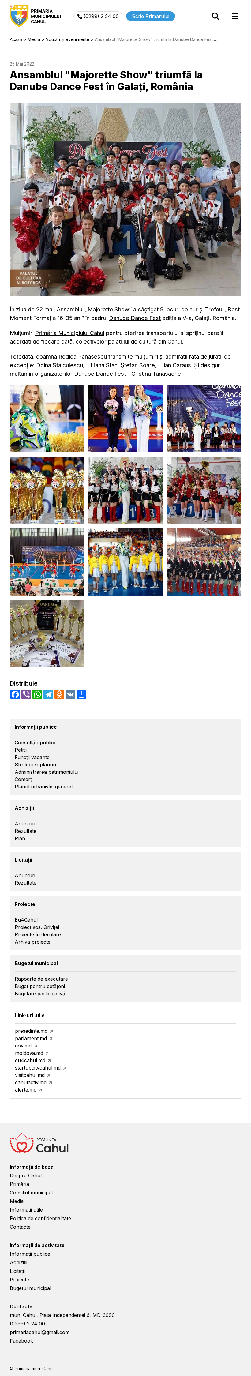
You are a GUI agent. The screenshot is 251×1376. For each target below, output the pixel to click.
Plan (20, 838)
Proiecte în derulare (38, 934)
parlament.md (31, 1038)
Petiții (21, 750)
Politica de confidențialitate (40, 1218)
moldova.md (29, 1053)
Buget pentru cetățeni (40, 986)
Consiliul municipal (31, 1193)
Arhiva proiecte (33, 942)
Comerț (23, 779)
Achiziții (18, 1262)
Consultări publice (36, 742)
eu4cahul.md (30, 1060)
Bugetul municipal (30, 1288)
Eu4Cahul (26, 920)
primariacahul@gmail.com (39, 1332)
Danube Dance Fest (135, 317)
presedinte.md (31, 1031)
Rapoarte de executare (41, 979)
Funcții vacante (32, 757)
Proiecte (19, 1279)
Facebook (21, 1341)
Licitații (17, 1271)
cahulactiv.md (31, 1082)
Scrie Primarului (150, 16)
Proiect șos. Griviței (37, 927)
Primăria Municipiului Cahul (69, 332)
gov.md (23, 1046)
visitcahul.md (30, 1075)
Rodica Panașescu (82, 356)
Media (17, 1201)
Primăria (19, 1184)
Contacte (20, 1227)
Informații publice (30, 1254)
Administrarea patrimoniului (46, 772)
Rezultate (25, 831)
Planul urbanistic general (44, 787)
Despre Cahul (26, 1175)
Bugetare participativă (40, 994)
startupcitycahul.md (38, 1068)
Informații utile (26, 1210)
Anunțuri (25, 824)
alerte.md (25, 1090)
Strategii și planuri (35, 764)
